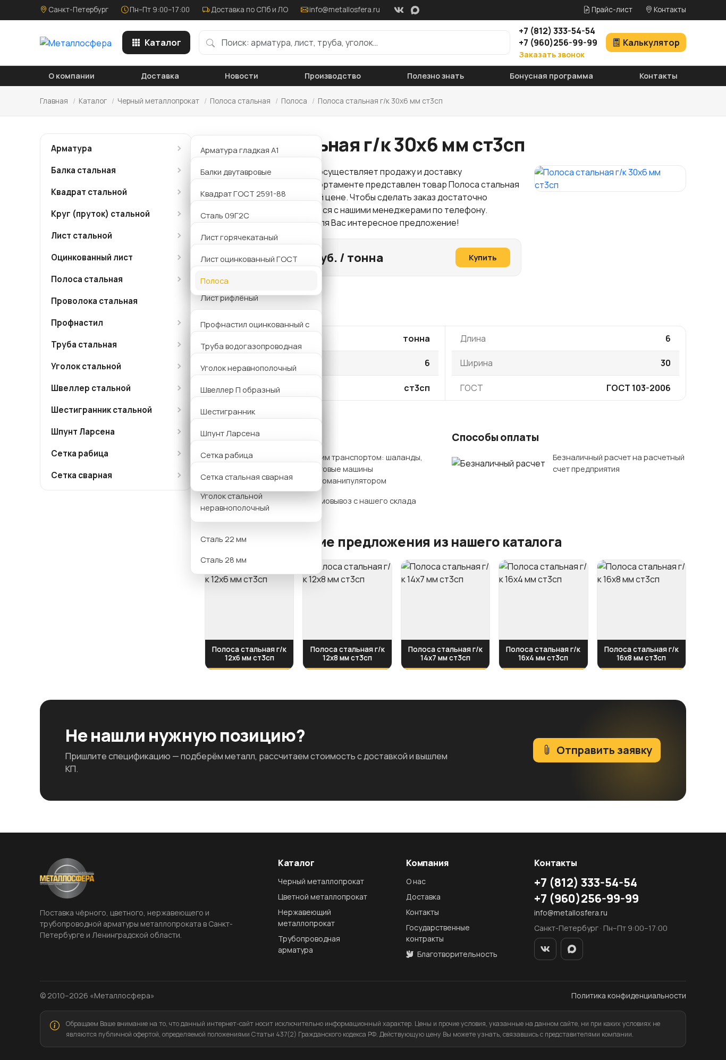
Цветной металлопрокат (322, 897)
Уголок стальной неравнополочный (234, 501)
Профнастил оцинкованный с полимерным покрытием (254, 330)
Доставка (160, 76)
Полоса (295, 101)
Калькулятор (651, 42)
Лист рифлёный (229, 297)
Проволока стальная (94, 301)
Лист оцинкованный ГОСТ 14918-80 (249, 264)
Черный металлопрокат (158, 101)
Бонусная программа (551, 76)
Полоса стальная (240, 101)
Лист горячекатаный (239, 237)
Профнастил (77, 322)
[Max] (415, 10)
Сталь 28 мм (223, 559)
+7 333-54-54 (557, 31)
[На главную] (76, 42)
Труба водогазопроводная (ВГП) (251, 352)
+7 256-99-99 (558, 42)
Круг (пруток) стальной (100, 213)
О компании (71, 76)
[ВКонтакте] (398, 10)
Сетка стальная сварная (246, 476)
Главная (54, 101)
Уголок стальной (86, 366)
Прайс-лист (611, 9)
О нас (416, 881)
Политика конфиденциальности (628, 995)
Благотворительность (456, 954)
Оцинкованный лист (92, 257)
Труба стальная (84, 344)
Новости (241, 76)
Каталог (163, 42)
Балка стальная (83, 170)
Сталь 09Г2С (224, 215)
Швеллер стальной (91, 388)
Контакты (669, 9)
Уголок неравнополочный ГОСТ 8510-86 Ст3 (248, 373)
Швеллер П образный (240, 389)
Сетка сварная (81, 475)
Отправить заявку (604, 750)
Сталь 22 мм (223, 538)
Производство (333, 76)
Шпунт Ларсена (83, 431)
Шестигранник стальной (101, 409)
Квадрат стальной (89, 192)
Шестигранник (227, 411)
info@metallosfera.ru (344, 9)
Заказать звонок (552, 54)
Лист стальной (81, 235)
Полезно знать (435, 76)
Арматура (71, 148)
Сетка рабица (79, 453)
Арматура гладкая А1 (239, 150)
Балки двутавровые (236, 171)
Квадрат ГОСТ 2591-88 (243, 193)
